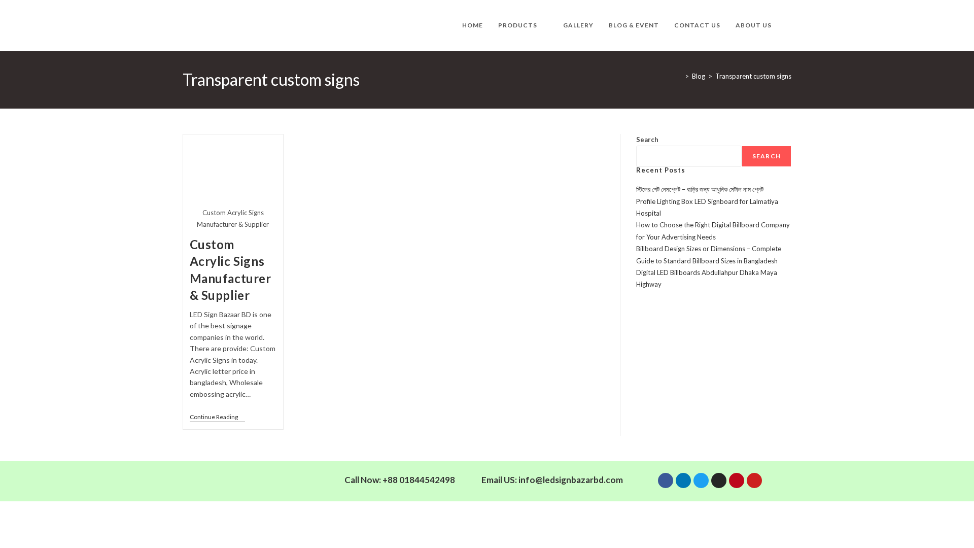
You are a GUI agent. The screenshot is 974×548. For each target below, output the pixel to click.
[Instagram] (718, 480)
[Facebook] (665, 480)
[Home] (679, 76)
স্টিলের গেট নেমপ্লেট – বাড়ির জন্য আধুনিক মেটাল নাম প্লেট (699, 189)
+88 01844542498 (418, 479)
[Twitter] (701, 480)
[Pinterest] (736, 480)
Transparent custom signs (753, 76)
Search (647, 139)
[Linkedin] (683, 480)
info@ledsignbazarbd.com (570, 479)
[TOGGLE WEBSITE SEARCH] (789, 25)
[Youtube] (754, 480)
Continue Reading (217, 417)
